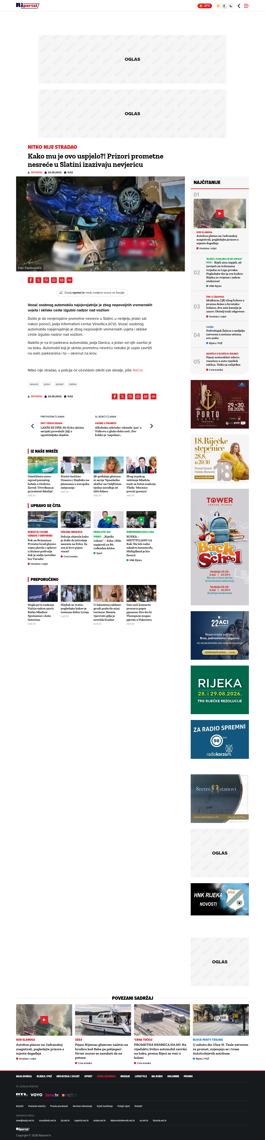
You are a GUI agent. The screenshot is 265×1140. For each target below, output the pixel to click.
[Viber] (46, 280)
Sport (99, 553)
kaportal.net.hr (81, 1120)
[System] (224, 6)
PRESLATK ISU (102, 532)
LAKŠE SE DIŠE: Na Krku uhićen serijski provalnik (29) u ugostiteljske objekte (62, 431)
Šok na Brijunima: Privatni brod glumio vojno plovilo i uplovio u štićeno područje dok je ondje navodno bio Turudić (42, 549)
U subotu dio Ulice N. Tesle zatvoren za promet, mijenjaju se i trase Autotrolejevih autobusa (220, 1048)
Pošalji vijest (124, 1106)
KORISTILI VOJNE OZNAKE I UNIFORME (40, 534)
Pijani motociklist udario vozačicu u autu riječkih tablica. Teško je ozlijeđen (223, 360)
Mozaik (125, 1076)
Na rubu (157, 1076)
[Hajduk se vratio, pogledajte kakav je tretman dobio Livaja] (76, 593)
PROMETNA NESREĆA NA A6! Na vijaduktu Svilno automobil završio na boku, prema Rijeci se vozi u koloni (160, 1051)
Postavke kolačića (37, 1106)
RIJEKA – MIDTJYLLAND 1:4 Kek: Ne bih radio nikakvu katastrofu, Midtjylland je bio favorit (139, 546)
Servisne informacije (82, 1106)
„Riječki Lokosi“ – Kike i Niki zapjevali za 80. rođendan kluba (107, 542)
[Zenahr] (52, 1095)
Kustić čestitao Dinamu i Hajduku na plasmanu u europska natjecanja (75, 481)
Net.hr (137, 370)
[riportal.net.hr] (23, 1129)
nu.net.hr (144, 1120)
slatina (72, 384)
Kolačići (19, 1106)
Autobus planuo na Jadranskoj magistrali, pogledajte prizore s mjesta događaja (218, 239)
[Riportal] (27, 6)
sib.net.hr (65, 1120)
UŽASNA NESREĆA (71, 532)
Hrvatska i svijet (39, 564)
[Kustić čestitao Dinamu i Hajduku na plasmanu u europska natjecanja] (76, 465)
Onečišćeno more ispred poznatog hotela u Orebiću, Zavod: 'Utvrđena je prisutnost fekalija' (41, 483)
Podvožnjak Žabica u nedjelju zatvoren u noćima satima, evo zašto (225, 334)
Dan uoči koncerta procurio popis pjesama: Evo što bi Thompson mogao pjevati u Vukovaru (139, 612)
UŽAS (78, 1039)
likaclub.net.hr (159, 1120)
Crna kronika (71, 556)
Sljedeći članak (151, 426)
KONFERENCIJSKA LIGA (140, 532)
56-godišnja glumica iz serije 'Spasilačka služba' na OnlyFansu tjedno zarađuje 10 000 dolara (107, 483)
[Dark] (231, 6)
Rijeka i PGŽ (216, 343)
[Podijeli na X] (38, 280)
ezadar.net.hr (99, 1120)
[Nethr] (69, 1095)
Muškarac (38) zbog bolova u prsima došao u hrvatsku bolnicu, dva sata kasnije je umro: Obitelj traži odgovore (225, 305)
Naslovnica (24, 1076)
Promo (188, 1076)
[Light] (218, 6)
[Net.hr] (22, 1095)
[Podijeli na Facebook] (31, 280)
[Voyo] (36, 1095)
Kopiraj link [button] (69, 280)
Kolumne (173, 1076)
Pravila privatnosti (59, 1106)
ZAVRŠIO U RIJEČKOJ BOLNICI (222, 354)
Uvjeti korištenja (105, 1106)
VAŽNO (210, 327)
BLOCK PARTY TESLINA (208, 1039)
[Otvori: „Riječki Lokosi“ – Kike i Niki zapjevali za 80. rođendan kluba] (109, 519)
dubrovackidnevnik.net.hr (123, 1120)
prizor (47, 384)
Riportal (37, 172)
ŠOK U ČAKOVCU (215, 297)
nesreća (34, 384)
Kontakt (138, 1106)
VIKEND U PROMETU (106, 423)
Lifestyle (141, 1076)
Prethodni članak (33, 426)
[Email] (62, 280)
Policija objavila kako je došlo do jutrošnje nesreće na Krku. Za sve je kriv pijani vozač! (75, 544)
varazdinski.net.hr (47, 1120)
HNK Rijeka (135, 560)
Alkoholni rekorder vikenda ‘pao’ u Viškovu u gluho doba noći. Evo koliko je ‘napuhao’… (118, 431)
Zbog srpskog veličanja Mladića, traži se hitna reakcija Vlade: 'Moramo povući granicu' (141, 483)
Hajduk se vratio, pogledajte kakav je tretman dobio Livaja (75, 608)
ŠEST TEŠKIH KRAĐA (51, 423)
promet (59, 384)
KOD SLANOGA (204, 232)
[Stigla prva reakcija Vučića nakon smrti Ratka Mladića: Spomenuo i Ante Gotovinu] (43, 593)
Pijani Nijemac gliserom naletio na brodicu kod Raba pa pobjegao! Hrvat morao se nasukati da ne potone (101, 1051)
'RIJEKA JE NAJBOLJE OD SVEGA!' (224, 259)
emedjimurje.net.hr (25, 1120)
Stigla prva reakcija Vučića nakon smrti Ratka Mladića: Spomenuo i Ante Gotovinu (41, 612)
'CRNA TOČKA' (143, 1039)
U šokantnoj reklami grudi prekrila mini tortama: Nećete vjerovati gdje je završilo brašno (107, 612)
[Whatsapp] (54, 280)
